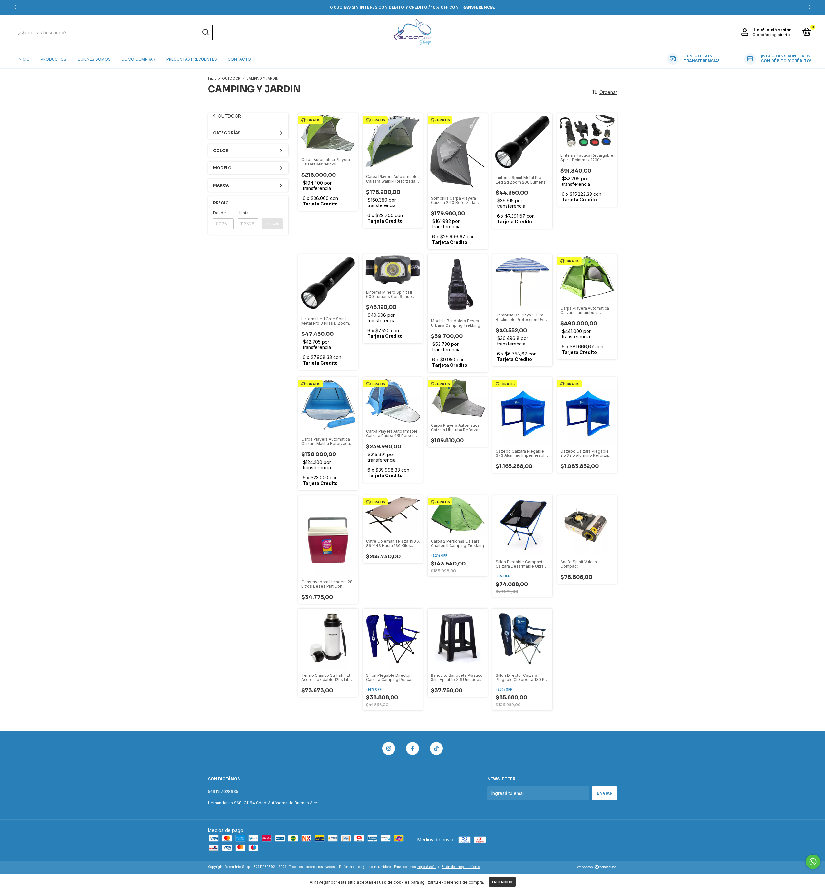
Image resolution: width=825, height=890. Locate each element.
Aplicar (272, 223)
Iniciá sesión (778, 29)
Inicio (24, 59)
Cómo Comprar (138, 59)
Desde (219, 212)
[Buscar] (205, 32)
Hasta (243, 212)
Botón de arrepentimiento (461, 867)
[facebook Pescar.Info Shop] (412, 748)
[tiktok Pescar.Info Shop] (436, 748)
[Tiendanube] (597, 867)
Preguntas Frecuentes (191, 59)
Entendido (502, 882)
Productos (53, 59)
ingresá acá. (426, 867)
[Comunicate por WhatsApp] (813, 862)
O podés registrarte (771, 34)
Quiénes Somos (94, 59)
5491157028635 (223, 791)
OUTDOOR (231, 78)
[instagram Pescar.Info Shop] (388, 748)
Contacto (239, 59)
